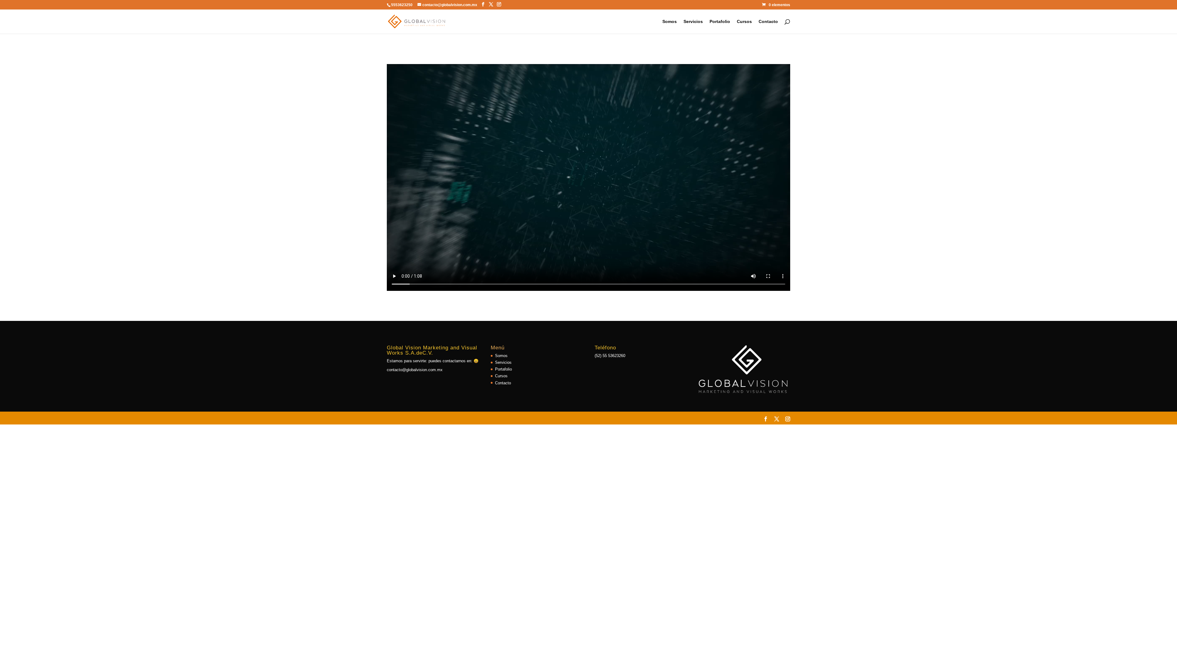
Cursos (744, 21)
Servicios (693, 21)
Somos (669, 21)
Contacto (768, 21)
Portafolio (720, 21)
